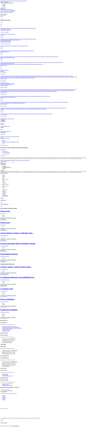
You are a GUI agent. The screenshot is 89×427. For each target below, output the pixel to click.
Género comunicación (6, 56)
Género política (40, 56)
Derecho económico (28, 76)
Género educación (19, 56)
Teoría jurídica (10, 84)
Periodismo (12, 57)
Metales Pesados (3, 149)
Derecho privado (74, 76)
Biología (5, 34)
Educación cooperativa (37, 89)
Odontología (40, 96)
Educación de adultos (44, 89)
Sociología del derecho (4, 84)
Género (1, 108)
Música (30, 28)
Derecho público (8, 77)
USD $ (4, 4)
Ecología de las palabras (8, 310)
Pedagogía (2, 91)
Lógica (13, 103)
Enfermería (11, 96)
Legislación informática (11, 83)
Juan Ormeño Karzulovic (4, 273)
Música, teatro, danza (25, 108)
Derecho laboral (47, 76)
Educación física (9, 90)
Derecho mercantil (53, 76)
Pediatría (5, 97)
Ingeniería (10, 108)
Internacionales (7, 126)
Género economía (13, 56)
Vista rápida (8, 228)
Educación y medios (40, 90)
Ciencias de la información (4, 45)
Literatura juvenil (21, 113)
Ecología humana (8, 50)
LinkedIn (3, 398)
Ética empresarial (6, 70)
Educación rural (27, 90)
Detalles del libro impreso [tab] (6, 167)
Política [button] (1, 58)
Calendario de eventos (4, 136)
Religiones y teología (11, 63)
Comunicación (24, 0)
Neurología (32, 96)
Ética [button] (1, 66)
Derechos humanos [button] (3, 78)
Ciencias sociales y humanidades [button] (5, 41)
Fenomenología (17, 102)
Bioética (1, 70)
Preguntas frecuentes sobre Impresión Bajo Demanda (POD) (12, 328)
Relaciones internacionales (49, 62)
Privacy (10, 393)
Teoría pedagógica (48, 91)
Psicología (6, 63)
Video (35, 28)
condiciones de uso (9, 390)
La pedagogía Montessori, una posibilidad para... (17, 277)
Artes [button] (1, 24)
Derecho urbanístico (31, 77)
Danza (15, 28)
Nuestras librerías (3, 131)
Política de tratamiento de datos (7, 385)
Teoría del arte (9, 29)
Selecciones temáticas (15, 136)
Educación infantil (15, 90)
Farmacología (20, 96)
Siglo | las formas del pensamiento (6, 0)
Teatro (33, 28)
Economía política (15, 62)
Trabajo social (11, 45)
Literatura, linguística (15, 108)
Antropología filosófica (4, 102)
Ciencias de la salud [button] (3, 92)
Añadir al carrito (3, 163)
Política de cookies (5, 384)
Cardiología (5, 96)
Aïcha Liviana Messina (6, 152)
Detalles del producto (4, 173)
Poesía (5, 91)
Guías (5, 118)
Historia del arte (26, 28)
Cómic (1, 29)
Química (9, 40)
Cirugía (8, 96)
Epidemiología (15, 96)
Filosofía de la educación (51, 90)
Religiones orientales (7, 64)
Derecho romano (20, 77)
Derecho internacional (41, 76)
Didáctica (11, 89)
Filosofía (3, 194)
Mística (33, 64)
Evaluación (45, 90)
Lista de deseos (13, 228)
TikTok (3, 399)
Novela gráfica (44, 113)
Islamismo (2, 64)
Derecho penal (69, 76)
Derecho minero (58, 76)
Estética (19, 28)
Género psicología (46, 56)
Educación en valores (73, 89)
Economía (2, 51)
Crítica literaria (2, 113)
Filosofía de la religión (34, 102)
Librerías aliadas (8, 131)
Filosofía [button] (1, 98)
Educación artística (31, 89)
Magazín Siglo (10, 136)
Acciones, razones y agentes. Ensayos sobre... (16, 267)
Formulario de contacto (6, 330)
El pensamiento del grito (9, 254)
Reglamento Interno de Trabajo (7, 375)
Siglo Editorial (2, 119)
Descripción (2, 170)
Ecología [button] (1, 46)
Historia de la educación (59, 90)
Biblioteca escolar (3, 89)
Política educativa (9, 91)
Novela (28, 113)
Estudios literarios (49, 113)
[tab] (44, 170)
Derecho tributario (25, 77)
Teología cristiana (40, 64)
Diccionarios (12, 118)
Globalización (25, 62)
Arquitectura (2, 28)
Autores (2, 198)
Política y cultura (42, 62)
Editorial (13, 0)
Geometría (13, 34)
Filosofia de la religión (14, 64)
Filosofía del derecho (3, 83)
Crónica (6, 113)
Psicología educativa (25, 91)
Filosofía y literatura (60, 102)
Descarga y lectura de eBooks (7, 329)
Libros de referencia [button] (3, 114)
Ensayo (11, 113)
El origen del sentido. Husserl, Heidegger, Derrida (17, 243)
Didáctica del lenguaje (17, 89)
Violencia (61, 62)
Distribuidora (17, 0)
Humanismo (10, 103)
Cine (13, 28)
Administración (16, 45)
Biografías (2, 71)
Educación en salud (66, 89)
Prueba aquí (13, 11)
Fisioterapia (24, 96)
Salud (36, 91)
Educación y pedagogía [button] (4, 85)
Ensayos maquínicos (7, 299)
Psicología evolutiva (31, 91)
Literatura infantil (15, 113)
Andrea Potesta (4, 151)
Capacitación (8, 89)
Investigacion (28, 50)
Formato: (2, 161)
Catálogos (10, 28)
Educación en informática (59, 89)
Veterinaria (13, 97)
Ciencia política (2, 62)
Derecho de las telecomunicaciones (12, 76)
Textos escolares (54, 91)
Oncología (2, 97)
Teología (36, 64)
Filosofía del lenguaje (48, 102)
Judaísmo (27, 64)
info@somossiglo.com (6, 366)
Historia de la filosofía (4, 103)
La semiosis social (6, 289)
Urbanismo (5, 65)
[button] (3, 7)
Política (4, 82)
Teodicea (21, 103)
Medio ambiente (3, 50)
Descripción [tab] (4, 166)
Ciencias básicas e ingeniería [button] (5, 30)
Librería (20, 0)
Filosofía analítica (23, 102)
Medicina (20, 108)
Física (8, 34)
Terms (14, 393)
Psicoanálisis (2, 63)
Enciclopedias (8, 118)
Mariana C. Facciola (3, 285)
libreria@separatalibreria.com (7, 342)
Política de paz (32, 62)
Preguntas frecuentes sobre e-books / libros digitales (10, 327)
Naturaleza (32, 50)
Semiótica (18, 103)
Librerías (2, 127)
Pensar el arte (5, 211)
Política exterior (37, 62)
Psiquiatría (8, 97)
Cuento (9, 113)
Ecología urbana (19, 50)
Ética (24, 103)
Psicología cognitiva (18, 91)
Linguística (5, 57)
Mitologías (30, 64)
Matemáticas (6, 40)
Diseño (17, 28)
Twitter (3, 396)
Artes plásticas (6, 28)
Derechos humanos (8, 62)
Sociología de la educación (41, 91)
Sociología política (57, 62)
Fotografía (22, 28)
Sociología (56, 56)
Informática (2, 40)
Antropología (21, 45)
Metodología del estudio (70, 90)
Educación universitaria (33, 90)
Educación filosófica (3, 90)
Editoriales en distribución (3, 121)
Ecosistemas (24, 50)
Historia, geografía (6, 108)
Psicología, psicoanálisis (42, 108)
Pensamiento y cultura (32, 108)
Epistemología (10, 102)
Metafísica (15, 103)
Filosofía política (20, 62)
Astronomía (2, 34)
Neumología (28, 96)
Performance (5, 29)
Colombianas (2, 126)
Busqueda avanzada (6, 138)
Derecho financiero (35, 76)
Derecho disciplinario (21, 76)
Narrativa (25, 113)
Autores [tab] (4, 168)
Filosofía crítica (28, 102)
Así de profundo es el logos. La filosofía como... (16, 233)
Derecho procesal (3, 77)
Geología (10, 34)
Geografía (7, 51)
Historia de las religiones (22, 64)
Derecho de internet (3, 76)
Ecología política (14, 50)
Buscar (14, 10)
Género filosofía (24, 56)
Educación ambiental (24, 89)
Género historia (29, 56)
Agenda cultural (3, 132)
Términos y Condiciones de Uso (7, 383)
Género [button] (1, 52)
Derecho (1, 56)
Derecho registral (14, 77)
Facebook (4, 395)
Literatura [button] (2, 109)
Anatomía (2, 96)
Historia (1, 57)
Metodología (9, 57)
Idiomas (64, 90)
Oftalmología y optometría (46, 96)
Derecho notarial (64, 76)
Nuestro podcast (1, 138)
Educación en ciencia (51, 89)
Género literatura (35, 56)
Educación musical (21, 90)
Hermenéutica (66, 102)
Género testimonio (52, 56)
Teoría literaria (39, 113)
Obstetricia (36, 96)
